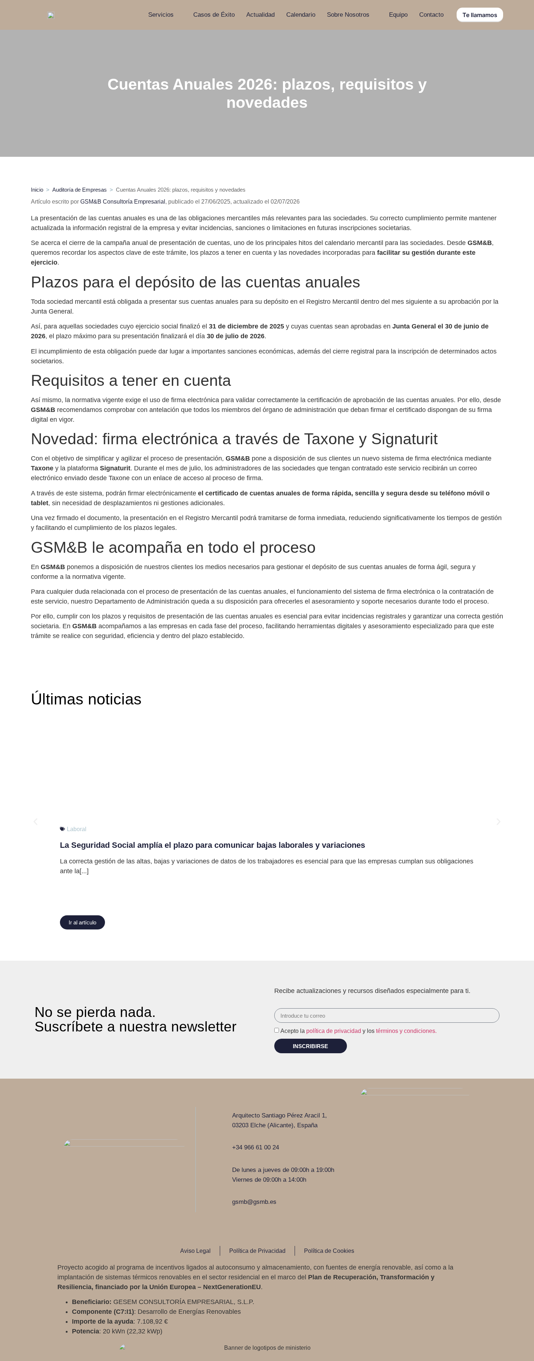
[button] (82, 922)
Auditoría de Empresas (79, 190)
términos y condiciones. (406, 1031)
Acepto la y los (358, 1031)
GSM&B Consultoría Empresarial (122, 202)
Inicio (37, 190)
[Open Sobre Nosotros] (374, 15)
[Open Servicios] (178, 15)
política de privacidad (333, 1031)
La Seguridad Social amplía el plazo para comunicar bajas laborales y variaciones (212, 845)
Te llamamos (479, 15)
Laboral (76, 829)
